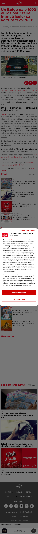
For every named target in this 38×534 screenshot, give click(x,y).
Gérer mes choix (19, 299)
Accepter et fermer (19, 292)
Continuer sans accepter (27, 230)
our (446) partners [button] (12, 240)
